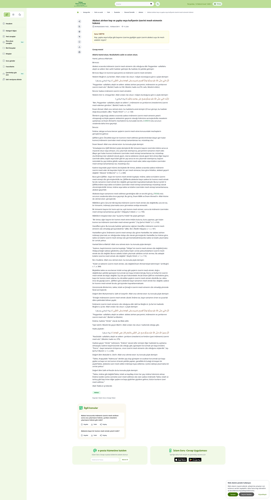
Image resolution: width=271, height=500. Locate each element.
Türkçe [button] (219, 4)
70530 (156, 193)
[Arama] (157, 4)
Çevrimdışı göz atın (14, 74)
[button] (79, 21)
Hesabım (9, 24)
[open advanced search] (151, 3)
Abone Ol (125, 460)
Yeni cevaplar (11, 36)
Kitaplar (9, 54)
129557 (146, 121)
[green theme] (7, 14)
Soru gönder (10, 61)
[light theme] (13, 14)
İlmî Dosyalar (11, 48)
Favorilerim (10, 67)
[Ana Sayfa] (78, 12)
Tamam (233, 494)
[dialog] (247, 489)
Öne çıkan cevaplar (14, 42)
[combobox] (133, 4)
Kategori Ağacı (11, 31)
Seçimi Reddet (246, 494)
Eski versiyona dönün (14, 79)
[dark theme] (20, 14)
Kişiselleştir (262, 494)
